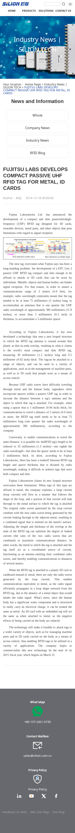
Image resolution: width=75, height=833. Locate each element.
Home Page (33, 84)
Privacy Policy (37, 789)
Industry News (37, 140)
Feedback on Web (14, 812)
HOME (12, 11)
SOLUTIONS (46, 11)
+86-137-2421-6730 (37, 722)
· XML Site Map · (40, 812)
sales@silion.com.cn (38, 756)
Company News (37, 128)
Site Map (58, 812)
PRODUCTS (29, 11)
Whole (37, 115)
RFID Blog (37, 153)
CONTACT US (63, 11)
